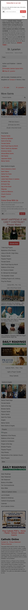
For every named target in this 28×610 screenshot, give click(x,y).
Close (23, 16)
